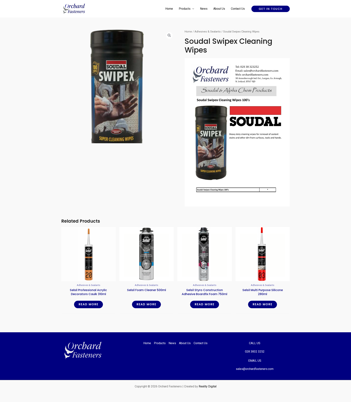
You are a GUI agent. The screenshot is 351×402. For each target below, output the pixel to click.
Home (169, 8)
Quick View (88, 278)
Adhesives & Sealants (208, 31)
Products (184, 8)
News (203, 8)
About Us (219, 8)
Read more (88, 304)
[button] (270, 9)
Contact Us (238, 8)
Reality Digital (207, 386)
